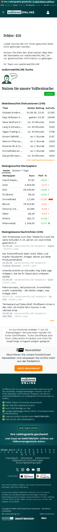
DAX (4, 189)
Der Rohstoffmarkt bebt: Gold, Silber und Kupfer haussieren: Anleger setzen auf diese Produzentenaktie (26, 256)
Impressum (12, 458)
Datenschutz (42, 458)
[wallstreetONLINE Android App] (43, 478)
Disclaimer (27, 458)
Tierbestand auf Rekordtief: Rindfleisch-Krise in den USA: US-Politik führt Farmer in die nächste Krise (28, 307)
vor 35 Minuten (35, 131)
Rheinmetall (9, 223)
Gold (5, 185)
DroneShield (9, 199)
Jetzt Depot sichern (28, 428)
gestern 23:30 (36, 117)
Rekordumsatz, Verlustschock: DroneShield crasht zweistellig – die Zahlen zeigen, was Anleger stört (26, 290)
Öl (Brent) (7, 194)
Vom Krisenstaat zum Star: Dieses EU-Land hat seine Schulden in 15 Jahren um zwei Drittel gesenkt (28, 239)
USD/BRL (7, 316)
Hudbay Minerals (11, 265)
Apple (51, 246)
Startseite (13, 55)
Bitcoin (6, 204)
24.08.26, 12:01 (35, 112)
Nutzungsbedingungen (28, 462)
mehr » (52, 321)
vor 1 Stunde (37, 136)
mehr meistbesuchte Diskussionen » (41, 160)
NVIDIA (6, 218)
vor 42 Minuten (35, 122)
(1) (13, 243)
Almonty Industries (12, 209)
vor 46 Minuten (35, 127)
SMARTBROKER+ (42, 416)
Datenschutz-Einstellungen (27, 460)
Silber (5, 213)
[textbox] (22, 94)
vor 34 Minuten (35, 155)
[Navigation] (3, 12)
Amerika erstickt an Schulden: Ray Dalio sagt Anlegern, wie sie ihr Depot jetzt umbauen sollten (27, 273)
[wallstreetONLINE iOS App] (27, 478)
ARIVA (21, 487)
